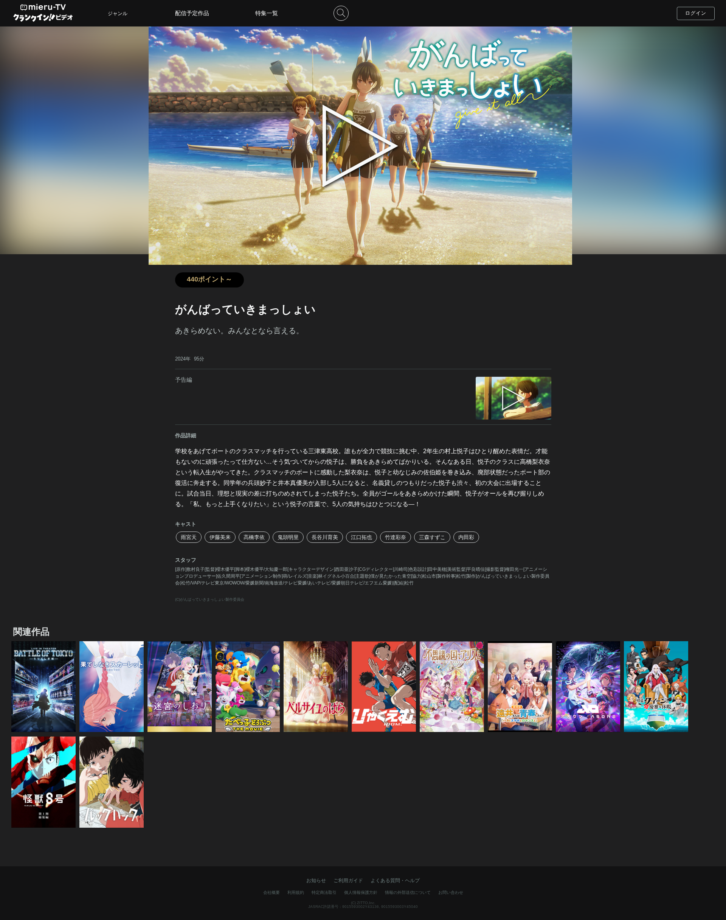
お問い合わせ (450, 892)
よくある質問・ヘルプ (395, 880)
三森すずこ (432, 537)
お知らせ (316, 880)
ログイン (695, 13)
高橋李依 (254, 537)
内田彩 (466, 537)
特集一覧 (266, 13)
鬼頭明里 (288, 537)
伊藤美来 (220, 537)
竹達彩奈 (395, 537)
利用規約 (295, 892)
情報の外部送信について (408, 892)
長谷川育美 (325, 537)
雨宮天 (189, 537)
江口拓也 (361, 537)
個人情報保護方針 (360, 892)
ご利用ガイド (348, 880)
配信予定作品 (192, 13)
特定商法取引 (324, 892)
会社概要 (271, 892)
